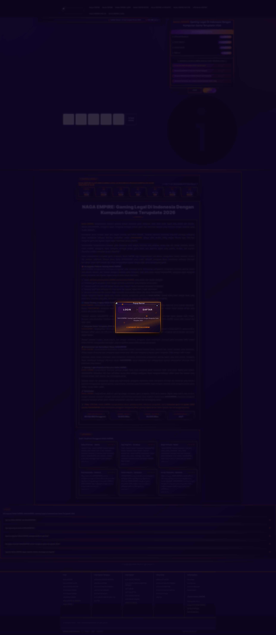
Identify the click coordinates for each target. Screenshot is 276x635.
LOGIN (127, 309)
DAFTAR (147, 309)
